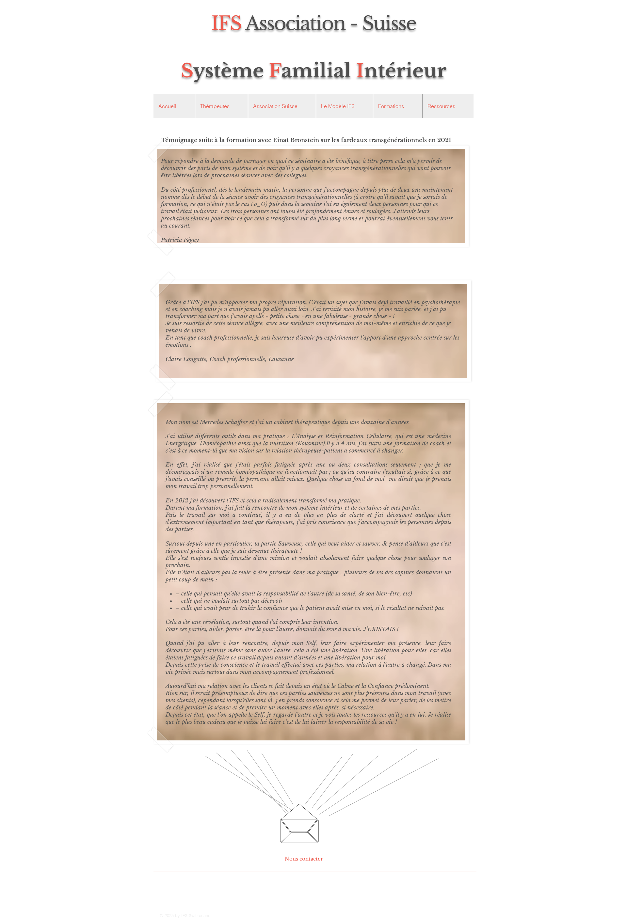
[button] (282, 106)
